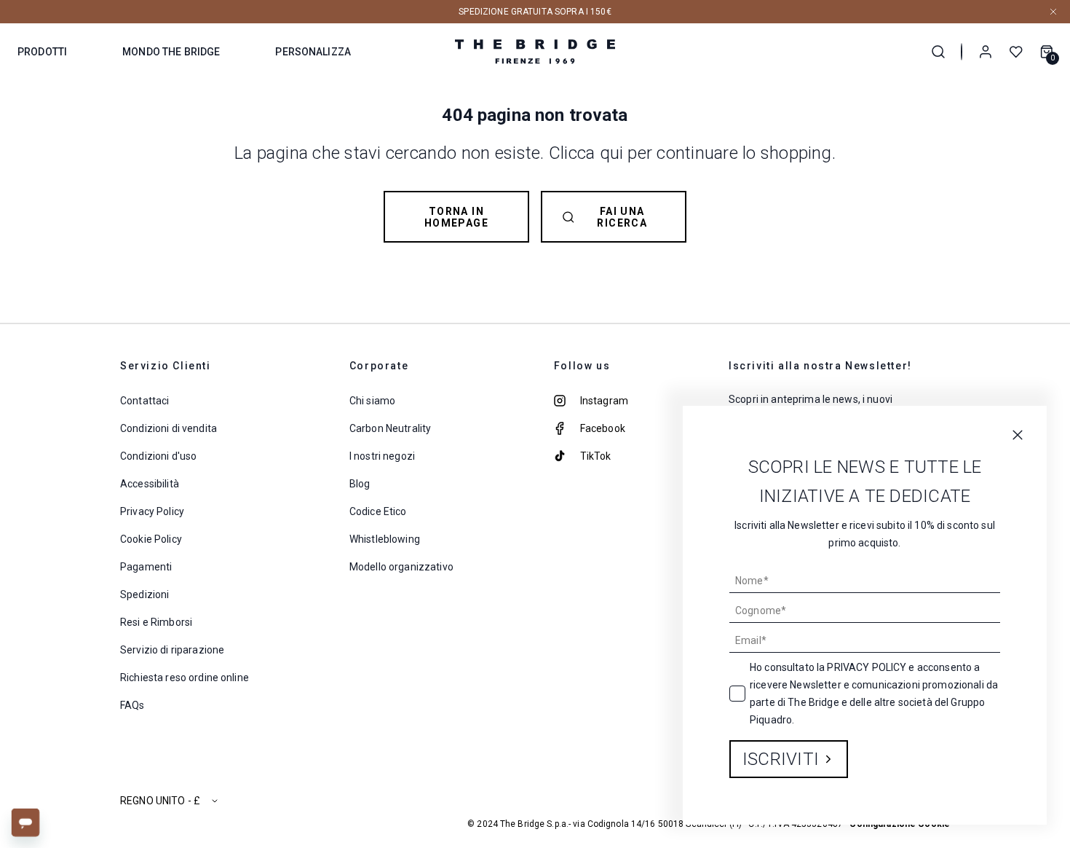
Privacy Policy (866, 667)
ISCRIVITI (780, 759)
